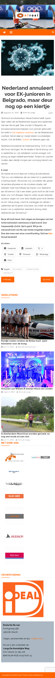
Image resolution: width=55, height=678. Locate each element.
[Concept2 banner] (14, 472)
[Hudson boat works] (14, 536)
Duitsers (26, 139)
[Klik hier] (14, 516)
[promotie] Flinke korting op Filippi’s (48, 279)
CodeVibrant (48, 675)
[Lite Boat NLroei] (14, 484)
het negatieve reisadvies (23, 132)
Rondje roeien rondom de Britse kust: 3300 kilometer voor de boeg (24, 342)
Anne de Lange (29, 112)
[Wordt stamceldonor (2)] (14, 555)
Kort (50, 113)
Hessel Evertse (33, 269)
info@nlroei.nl (37, 638)
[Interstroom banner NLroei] (14, 457)
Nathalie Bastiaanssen (27, 347)
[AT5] (27, 414)
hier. (51, 233)
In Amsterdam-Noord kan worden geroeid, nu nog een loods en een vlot (25, 435)
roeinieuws (8, 273)
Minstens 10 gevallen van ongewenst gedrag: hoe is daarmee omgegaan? (9, 279)
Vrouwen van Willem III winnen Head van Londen (27, 388)
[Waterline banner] (40, 457)
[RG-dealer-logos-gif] (14, 496)
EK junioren (17, 269)
